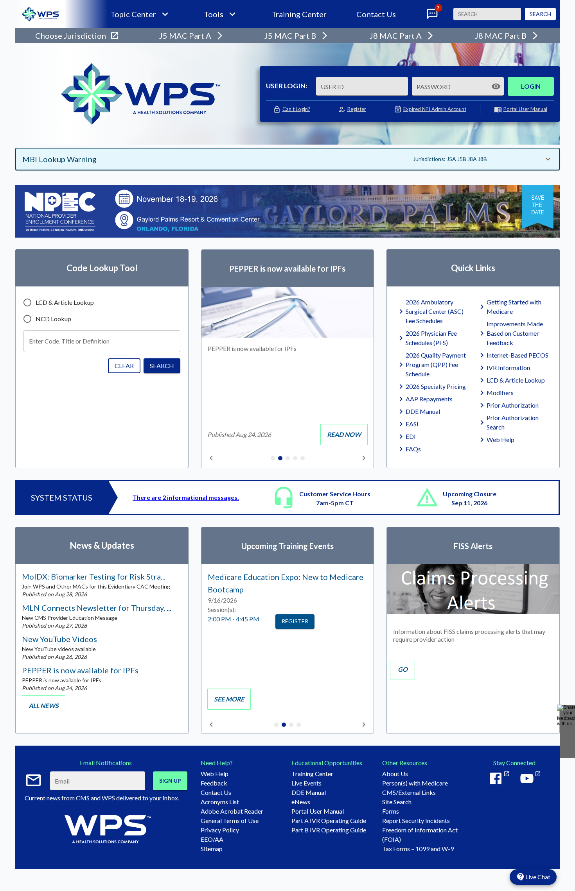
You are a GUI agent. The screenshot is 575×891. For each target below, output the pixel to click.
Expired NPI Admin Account (434, 109)
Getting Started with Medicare (514, 306)
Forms (390, 811)
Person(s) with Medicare (415, 783)
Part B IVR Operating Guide (328, 830)
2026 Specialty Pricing (436, 386)
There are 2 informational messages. (186, 497)
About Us (395, 773)
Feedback (214, 783)
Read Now (344, 434)
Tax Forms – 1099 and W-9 (418, 848)
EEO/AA (212, 839)
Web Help (500, 439)
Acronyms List (220, 801)
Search (540, 14)
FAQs (413, 449)
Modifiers (500, 392)
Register (356, 109)
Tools (213, 14)
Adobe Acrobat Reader (232, 811)
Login (531, 86)
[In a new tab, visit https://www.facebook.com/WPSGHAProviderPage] (499, 778)
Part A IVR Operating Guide (328, 820)
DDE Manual (423, 411)
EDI (411, 436)
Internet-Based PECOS (517, 355)
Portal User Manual (525, 109)
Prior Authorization (513, 405)
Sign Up (170, 780)
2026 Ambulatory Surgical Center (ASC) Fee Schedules (435, 311)
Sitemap (212, 848)
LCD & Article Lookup (516, 380)
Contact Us (376, 14)
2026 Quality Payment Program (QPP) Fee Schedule (436, 364)
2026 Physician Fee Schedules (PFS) (431, 337)
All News (44, 705)
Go (403, 669)
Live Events (306, 783)
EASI (412, 424)
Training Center (299, 14)
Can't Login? (296, 109)
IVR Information (508, 367)
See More (229, 699)
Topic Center (133, 14)
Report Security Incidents (416, 820)
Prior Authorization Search (513, 422)
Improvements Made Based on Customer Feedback (515, 333)
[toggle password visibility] (496, 86)
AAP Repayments (429, 399)
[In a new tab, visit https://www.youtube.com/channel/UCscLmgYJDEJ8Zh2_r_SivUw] (530, 778)
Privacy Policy (220, 830)
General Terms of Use (230, 820)
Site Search (396, 801)
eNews (300, 801)
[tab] (272, 459)
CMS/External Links (409, 792)
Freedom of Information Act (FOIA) (420, 834)
